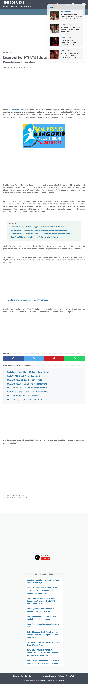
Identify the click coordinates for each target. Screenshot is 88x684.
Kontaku (24, 676)
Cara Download (34, 676)
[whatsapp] (74, 358)
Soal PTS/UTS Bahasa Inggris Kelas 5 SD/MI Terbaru (28, 300)
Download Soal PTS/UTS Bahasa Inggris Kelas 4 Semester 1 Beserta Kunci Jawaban (39, 227)
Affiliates (61, 676)
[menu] (4, 12)
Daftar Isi (16, 676)
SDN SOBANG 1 (13, 2)
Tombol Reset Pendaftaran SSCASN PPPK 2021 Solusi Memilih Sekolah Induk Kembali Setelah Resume (43, 590)
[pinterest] (54, 358)
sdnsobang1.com (17, 109)
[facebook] (13, 358)
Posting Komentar (25, 67)
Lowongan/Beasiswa (49, 676)
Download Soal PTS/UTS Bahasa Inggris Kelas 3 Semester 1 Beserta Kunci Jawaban (39, 230)
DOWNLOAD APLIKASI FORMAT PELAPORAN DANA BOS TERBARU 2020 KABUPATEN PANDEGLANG (42, 652)
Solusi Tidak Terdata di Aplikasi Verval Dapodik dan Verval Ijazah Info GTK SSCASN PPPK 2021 (42, 601)
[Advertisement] (44, 33)
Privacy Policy (70, 676)
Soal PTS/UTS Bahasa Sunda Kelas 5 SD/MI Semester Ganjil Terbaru (34, 237)
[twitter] (34, 358)
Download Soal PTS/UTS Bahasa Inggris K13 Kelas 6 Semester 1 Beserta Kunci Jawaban (41, 234)
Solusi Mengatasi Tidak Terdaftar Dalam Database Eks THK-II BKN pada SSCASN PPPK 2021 (42, 634)
